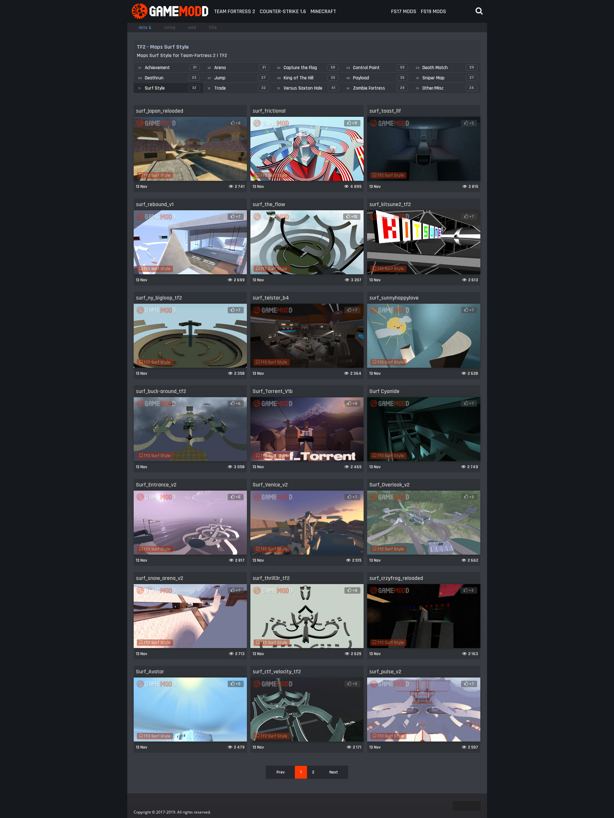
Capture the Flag (306, 68)
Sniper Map (445, 78)
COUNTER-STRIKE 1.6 (283, 11)
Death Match (445, 68)
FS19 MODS (433, 11)
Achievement (167, 68)
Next (333, 772)
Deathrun (167, 78)
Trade (237, 88)
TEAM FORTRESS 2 (234, 11)
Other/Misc (445, 88)
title (213, 27)
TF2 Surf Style (156, 175)
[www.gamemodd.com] (169, 11)
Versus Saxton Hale (306, 88)
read (192, 27)
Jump (237, 78)
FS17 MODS (403, 11)
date (143, 27)
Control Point (375, 68)
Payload (375, 78)
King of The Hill (306, 78)
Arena (237, 68)
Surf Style (167, 88)
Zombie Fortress (375, 88)
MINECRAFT (323, 11)
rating (169, 27)
